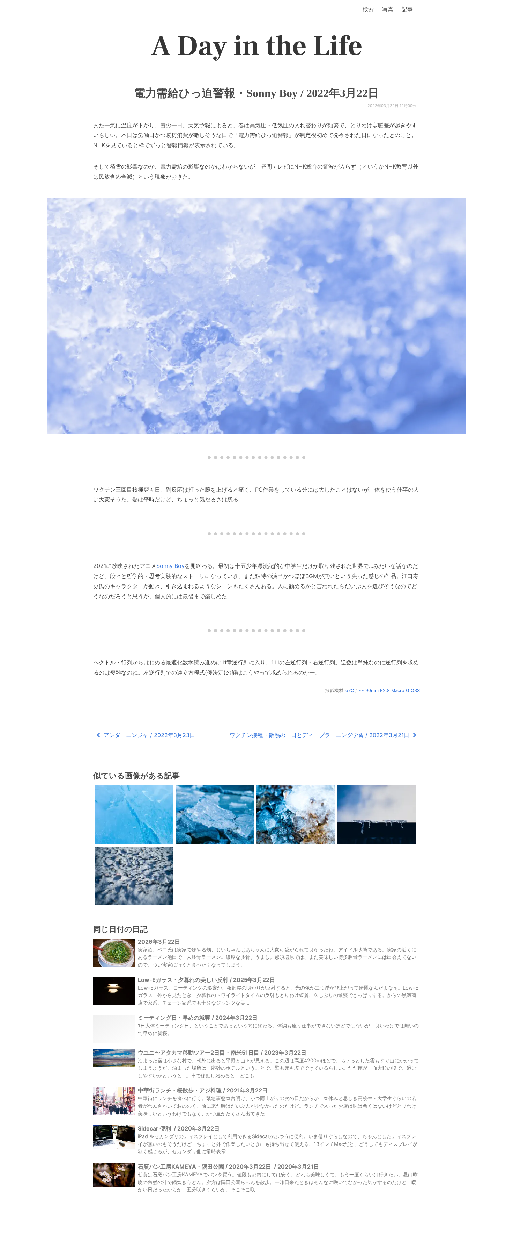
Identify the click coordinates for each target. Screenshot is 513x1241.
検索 (368, 9)
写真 (387, 9)
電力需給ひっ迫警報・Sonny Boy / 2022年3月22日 (256, 93)
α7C (349, 690)
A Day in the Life (257, 46)
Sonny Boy (170, 565)
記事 (407, 9)
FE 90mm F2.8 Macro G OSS (389, 690)
